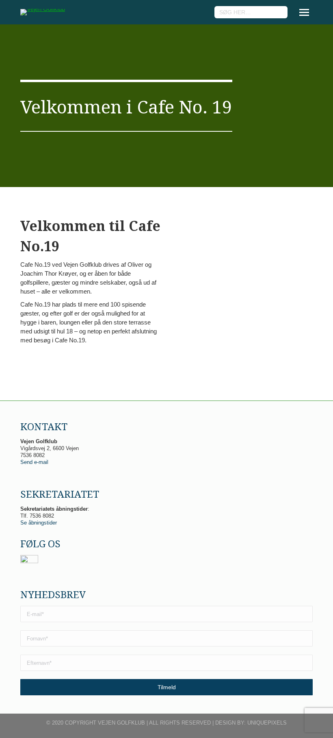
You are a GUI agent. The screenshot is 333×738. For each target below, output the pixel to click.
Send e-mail (34, 462)
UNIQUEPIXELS (267, 723)
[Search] (280, 12)
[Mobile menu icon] (304, 12)
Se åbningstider (38, 523)
